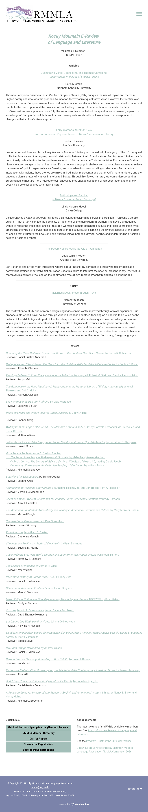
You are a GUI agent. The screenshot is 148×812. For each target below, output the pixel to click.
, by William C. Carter (27, 532)
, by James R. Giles (31, 565)
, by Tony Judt (39, 577)
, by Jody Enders (46, 412)
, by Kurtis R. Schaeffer (69, 353)
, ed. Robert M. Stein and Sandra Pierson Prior (72, 375)
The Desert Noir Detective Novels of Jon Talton (74, 248)
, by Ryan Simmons (44, 543)
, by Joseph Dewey (48, 659)
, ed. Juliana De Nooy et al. (41, 621)
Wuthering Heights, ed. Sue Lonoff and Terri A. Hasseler (63, 487)
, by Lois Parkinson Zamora (63, 554)
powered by (65, 804)
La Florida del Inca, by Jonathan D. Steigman (71, 442)
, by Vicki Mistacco (39, 401)
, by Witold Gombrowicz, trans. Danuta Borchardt (40, 610)
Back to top (133, 789)
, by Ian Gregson (39, 588)
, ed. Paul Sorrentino (35, 521)
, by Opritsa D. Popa (72, 364)
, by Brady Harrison (63, 499)
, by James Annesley (73, 670)
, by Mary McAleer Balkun (72, 510)
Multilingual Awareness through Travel (74, 292)
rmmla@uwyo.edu (40, 787)
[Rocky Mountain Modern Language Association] (42, 21)
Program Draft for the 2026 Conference (109, 741)
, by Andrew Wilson (34, 648)
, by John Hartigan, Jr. (52, 681)
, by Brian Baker (62, 599)
